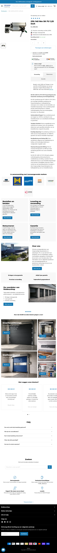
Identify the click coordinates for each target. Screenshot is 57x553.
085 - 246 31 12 (47, 65)
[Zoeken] (33, 6)
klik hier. (51, 89)
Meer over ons (37, 268)
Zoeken (28, 548)
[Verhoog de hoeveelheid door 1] (44, 43)
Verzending (37, 74)
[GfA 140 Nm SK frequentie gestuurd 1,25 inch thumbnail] (3, 45)
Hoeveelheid (33, 39)
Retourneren (49, 74)
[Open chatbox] (3, 550)
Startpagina (4, 11)
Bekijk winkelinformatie (37, 56)
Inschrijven (24, 534)
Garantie (43, 79)
